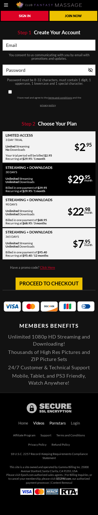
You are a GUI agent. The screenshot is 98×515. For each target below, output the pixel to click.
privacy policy (48, 105)
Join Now (73, 16)
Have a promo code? (32, 267)
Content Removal (61, 482)
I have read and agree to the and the (49, 101)
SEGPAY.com (63, 478)
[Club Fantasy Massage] (49, 5)
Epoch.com (27, 474)
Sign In (25, 16)
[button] (49, 147)
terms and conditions (60, 97)
